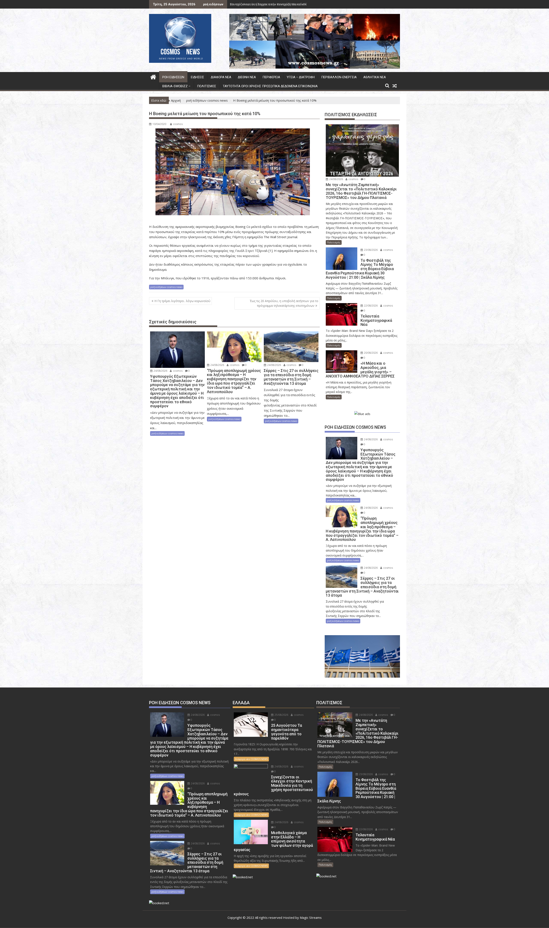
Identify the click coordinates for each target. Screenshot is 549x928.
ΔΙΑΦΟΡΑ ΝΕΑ (221, 77)
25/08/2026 (281, 715)
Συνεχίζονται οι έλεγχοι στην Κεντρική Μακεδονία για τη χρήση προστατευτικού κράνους (300, 4)
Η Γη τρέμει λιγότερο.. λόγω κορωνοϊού (182, 301)
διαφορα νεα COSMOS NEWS (251, 759)
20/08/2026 (370, 353)
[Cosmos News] (153, 76)
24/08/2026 (160, 371)
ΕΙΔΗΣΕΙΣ (197, 77)
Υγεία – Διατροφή (301, 77)
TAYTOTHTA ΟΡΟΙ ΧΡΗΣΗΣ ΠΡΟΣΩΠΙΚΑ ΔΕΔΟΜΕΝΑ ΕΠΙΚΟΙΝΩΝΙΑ (270, 86)
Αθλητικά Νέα (374, 77)
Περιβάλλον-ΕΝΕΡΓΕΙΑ (339, 77)
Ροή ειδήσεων (173, 77)
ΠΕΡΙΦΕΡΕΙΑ (271, 77)
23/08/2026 (370, 250)
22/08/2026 (370, 305)
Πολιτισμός (206, 86)
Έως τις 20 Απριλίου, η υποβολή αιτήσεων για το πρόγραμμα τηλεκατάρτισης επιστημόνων (284, 303)
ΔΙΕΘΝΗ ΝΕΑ (247, 77)
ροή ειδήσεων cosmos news (166, 287)
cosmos (178, 124)
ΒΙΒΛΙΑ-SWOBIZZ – (176, 86)
